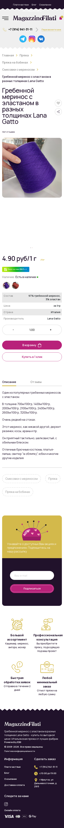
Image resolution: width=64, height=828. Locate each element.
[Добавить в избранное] (58, 103)
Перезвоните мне (51, 29)
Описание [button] (9, 382)
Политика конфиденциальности (19, 751)
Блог (34, 4)
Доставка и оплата (32, 10)
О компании (45, 4)
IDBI (19, 742)
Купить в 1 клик (32, 357)
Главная (8, 55)
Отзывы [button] (36, 382)
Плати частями (21, 4)
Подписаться (32, 588)
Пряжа (24, 55)
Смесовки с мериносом (18, 70)
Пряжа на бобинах (15, 62)
